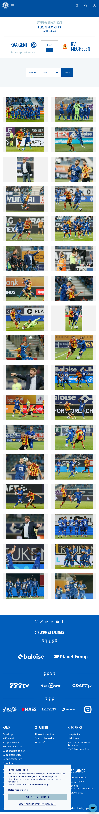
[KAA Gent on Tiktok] (41, 621)
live (56, 72)
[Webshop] (85, 5)
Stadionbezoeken (45, 738)
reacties (33, 72)
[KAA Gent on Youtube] (57, 621)
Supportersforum (12, 759)
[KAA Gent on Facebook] (62, 621)
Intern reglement (78, 777)
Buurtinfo (40, 742)
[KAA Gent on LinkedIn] (47, 621)
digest (45, 72)
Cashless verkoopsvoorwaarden (81, 787)
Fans (6, 728)
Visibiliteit (73, 738)
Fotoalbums (9, 763)
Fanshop (8, 734)
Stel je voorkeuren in (18, 790)
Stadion (41, 728)
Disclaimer (76, 771)
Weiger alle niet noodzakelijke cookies (37, 804)
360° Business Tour (79, 749)
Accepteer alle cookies (37, 797)
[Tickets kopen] (77, 5)
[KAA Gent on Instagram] (36, 621)
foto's (67, 72)
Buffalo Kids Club (13, 746)
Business (75, 728)
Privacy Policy (76, 781)
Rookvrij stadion (44, 734)
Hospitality (74, 734)
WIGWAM (8, 738)
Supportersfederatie (14, 750)
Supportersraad (11, 742)
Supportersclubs (12, 755)
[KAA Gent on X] (52, 622)
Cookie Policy (75, 792)
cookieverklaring (40, 784)
